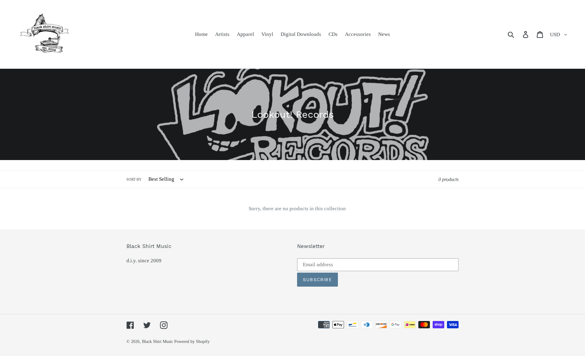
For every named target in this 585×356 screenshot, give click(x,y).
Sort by (134, 179)
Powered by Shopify (192, 341)
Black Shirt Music (157, 341)
